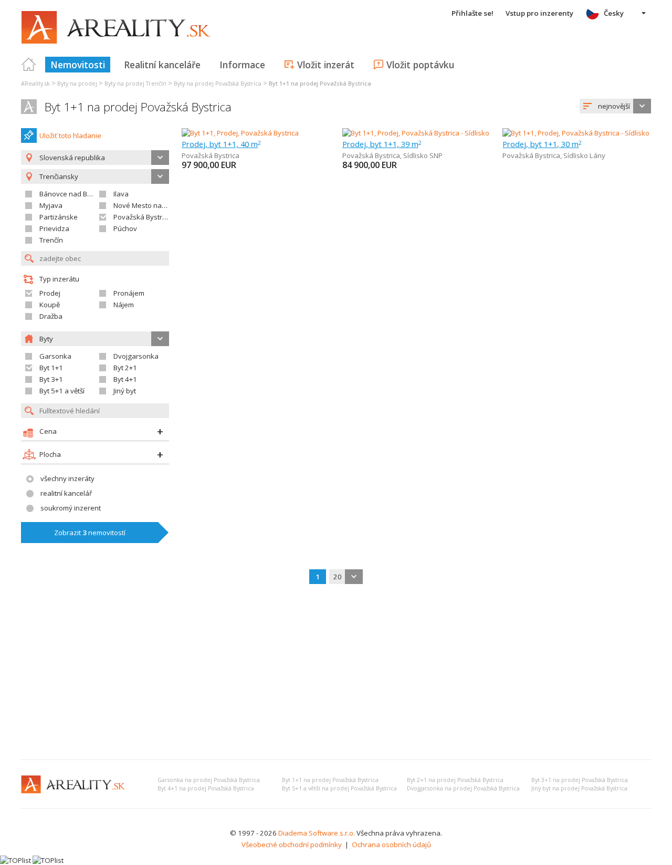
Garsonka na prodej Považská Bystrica (209, 780)
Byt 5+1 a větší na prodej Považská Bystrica (339, 788)
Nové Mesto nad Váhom (151, 205)
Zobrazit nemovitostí (89, 532)
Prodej (49, 293)
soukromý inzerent (70, 508)
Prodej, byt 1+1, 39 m (382, 144)
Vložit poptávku (420, 64)
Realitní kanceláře (162, 64)
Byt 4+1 (125, 379)
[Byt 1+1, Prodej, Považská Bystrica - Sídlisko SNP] (419, 133)
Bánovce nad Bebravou (76, 194)
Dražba (50, 316)
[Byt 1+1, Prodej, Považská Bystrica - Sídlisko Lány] (580, 133)
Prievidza (54, 228)
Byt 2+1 (125, 367)
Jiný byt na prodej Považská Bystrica (579, 788)
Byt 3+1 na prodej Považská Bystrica (579, 780)
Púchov (125, 228)
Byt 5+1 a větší (62, 390)
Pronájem (128, 293)
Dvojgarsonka (136, 356)
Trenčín (51, 240)
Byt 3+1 (51, 379)
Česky (614, 13)
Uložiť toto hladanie (70, 135)
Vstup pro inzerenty (539, 13)
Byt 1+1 (51, 367)
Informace (242, 64)
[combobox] (615, 106)
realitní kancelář (66, 493)
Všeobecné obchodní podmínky (292, 844)
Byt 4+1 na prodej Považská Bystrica (206, 788)
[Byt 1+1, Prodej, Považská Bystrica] (240, 133)
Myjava (50, 205)
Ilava (121, 194)
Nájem (123, 304)
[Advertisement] (336, 672)
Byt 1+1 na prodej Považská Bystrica (138, 107)
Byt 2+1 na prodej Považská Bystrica (455, 780)
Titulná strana (29, 64)
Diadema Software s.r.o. (316, 833)
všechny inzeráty (67, 478)
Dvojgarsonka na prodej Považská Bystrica (463, 788)
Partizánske (58, 217)
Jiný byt (124, 390)
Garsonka (55, 356)
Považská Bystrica (142, 217)
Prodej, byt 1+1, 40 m (221, 144)
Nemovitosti (77, 64)
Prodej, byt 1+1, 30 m (542, 144)
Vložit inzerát (325, 64)
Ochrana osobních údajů (391, 844)
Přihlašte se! (473, 13)
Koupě (49, 304)
